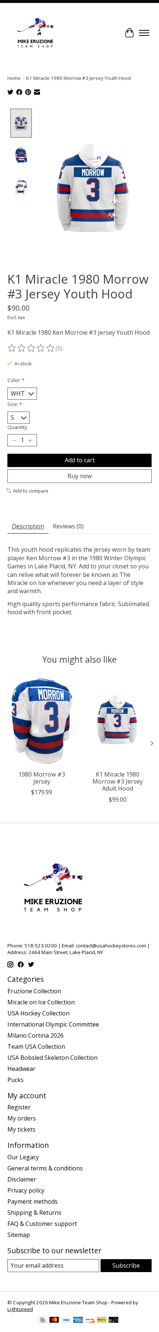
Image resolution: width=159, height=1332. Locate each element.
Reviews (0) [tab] (68, 526)
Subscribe (126, 1265)
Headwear (21, 1069)
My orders (21, 1118)
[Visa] (66, 1320)
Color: (15, 380)
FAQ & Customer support (42, 1224)
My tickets (21, 1129)
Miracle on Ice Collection (41, 1002)
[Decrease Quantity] (14, 440)
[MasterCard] (54, 1320)
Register (19, 1107)
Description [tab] (28, 526)
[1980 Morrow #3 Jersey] (41, 721)
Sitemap (18, 1235)
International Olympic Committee (53, 1024)
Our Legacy (23, 1157)
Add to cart (80, 460)
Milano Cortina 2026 (35, 1035)
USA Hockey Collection (38, 1013)
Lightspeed (20, 1309)
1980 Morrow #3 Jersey (41, 777)
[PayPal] (101, 1320)
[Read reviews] (31, 348)
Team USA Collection (36, 1046)
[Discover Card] (90, 1320)
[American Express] (78, 1320)
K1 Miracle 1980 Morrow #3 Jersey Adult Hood (117, 781)
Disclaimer (21, 1179)
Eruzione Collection (34, 991)
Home (14, 78)
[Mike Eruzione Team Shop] (35, 33)
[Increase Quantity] (30, 440)
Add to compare (30, 490)
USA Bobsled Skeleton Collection (52, 1058)
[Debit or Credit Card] (113, 1320)
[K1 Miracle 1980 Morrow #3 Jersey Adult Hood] (117, 721)
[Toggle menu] (144, 33)
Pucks (15, 1080)
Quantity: (17, 427)
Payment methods (32, 1201)
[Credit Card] (42, 1320)
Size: (14, 404)
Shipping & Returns (34, 1212)
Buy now (80, 476)
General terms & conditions (45, 1168)
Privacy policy (25, 1190)
